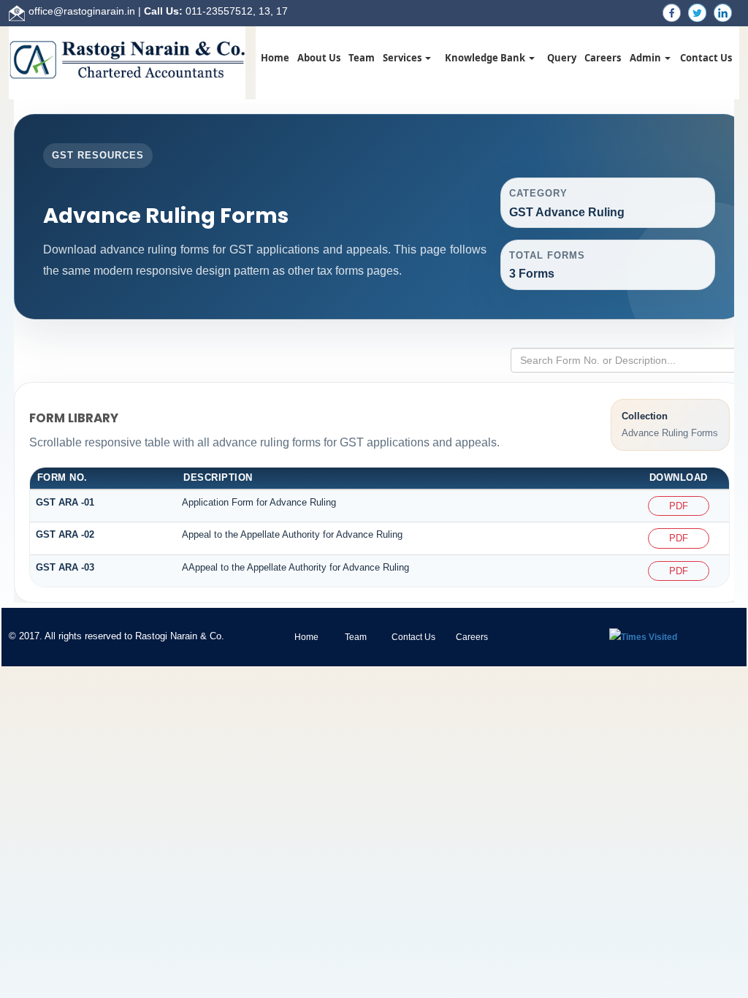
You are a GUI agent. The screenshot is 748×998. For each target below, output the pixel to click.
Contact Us (706, 57)
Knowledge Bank (486, 57)
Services (403, 57)
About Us (318, 57)
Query (561, 57)
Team (361, 57)
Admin (646, 57)
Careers (602, 57)
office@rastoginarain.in (81, 11)
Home (275, 57)
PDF (678, 505)
